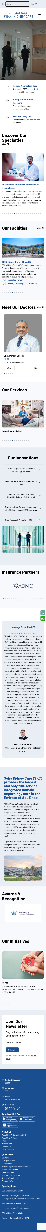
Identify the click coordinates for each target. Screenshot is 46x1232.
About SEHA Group (9, 1138)
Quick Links (7, 1154)
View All (5, 144)
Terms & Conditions (10, 1178)
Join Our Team (8, 1149)
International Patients (11, 1175)
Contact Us (6, 1146)
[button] (2, 213)
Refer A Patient (8, 1172)
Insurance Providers (10, 1169)
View (9, 368)
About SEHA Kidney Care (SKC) (14, 1135)
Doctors (5, 1158)
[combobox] (17, 4)
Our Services (7, 1163)
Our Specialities (8, 1160)
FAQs (4, 1141)
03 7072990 (19, 277)
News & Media (7, 1143)
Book (36, 368)
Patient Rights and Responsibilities (16, 1166)
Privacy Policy (7, 1181)
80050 (10, 277)
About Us (6, 1131)
